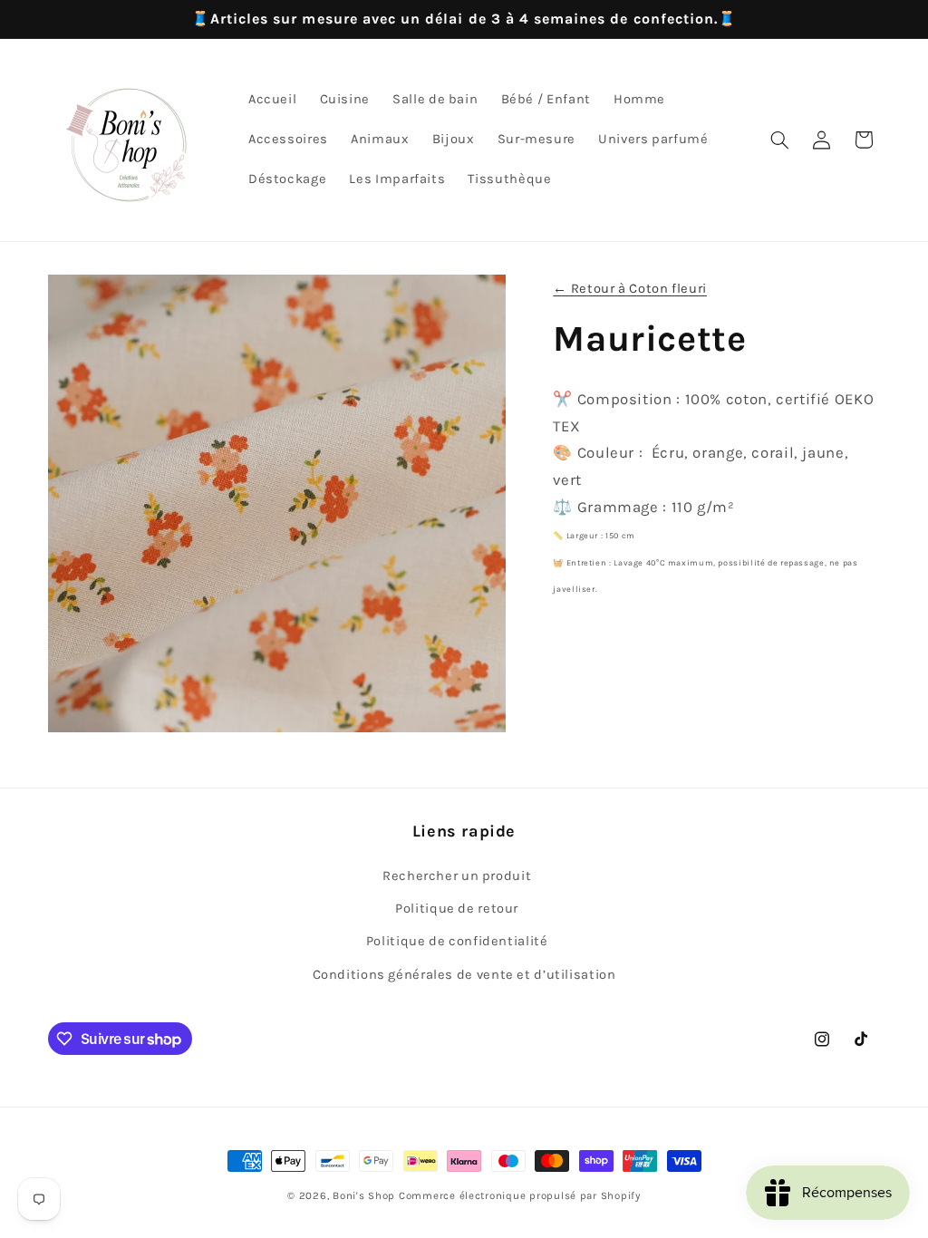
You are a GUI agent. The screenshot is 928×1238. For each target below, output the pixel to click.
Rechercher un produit (456, 876)
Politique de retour (456, 908)
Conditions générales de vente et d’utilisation (464, 974)
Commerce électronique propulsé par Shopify (520, 1195)
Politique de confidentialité (457, 941)
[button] (779, 139)
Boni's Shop (364, 1195)
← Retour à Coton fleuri (630, 288)
